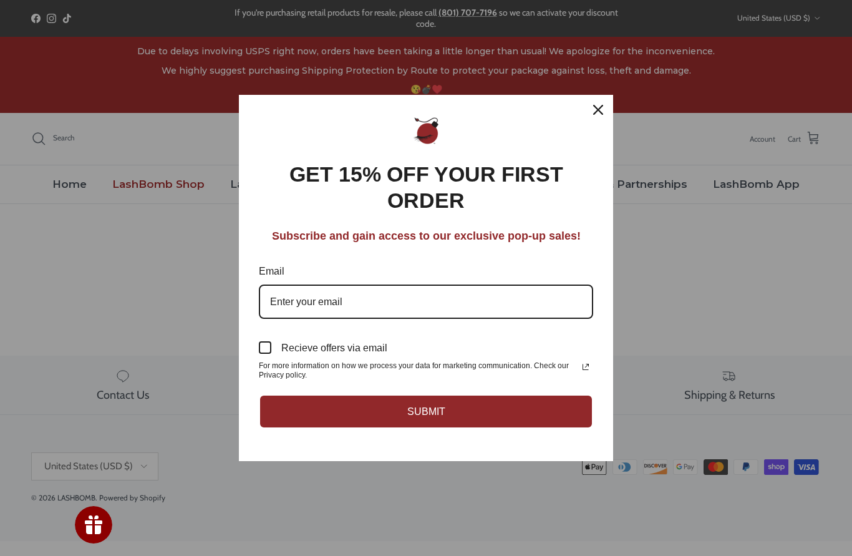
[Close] (598, 110)
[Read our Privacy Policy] (585, 366)
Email (271, 271)
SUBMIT (426, 411)
